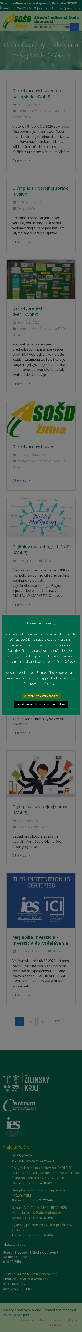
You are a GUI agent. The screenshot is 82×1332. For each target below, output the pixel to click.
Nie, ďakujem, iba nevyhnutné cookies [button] (41, 704)
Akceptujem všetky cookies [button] (41, 696)
